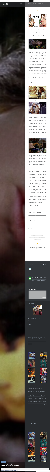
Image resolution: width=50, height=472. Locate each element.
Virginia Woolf (37, 239)
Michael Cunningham (33, 237)
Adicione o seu (43, 264)
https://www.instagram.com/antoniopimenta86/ (37, 215)
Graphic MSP (40, 395)
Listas (43, 3)
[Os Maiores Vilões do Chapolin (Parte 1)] (43, 356)
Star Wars (29, 404)
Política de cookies (16, 470)
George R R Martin (35, 395)
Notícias (29, 3)
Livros (47, 3)
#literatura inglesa (35, 235)
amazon (38, 391)
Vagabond (45, 404)
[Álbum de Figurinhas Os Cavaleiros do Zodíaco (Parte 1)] (43, 371)
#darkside (36, 388)
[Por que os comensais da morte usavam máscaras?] (43, 363)
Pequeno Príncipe (40, 401)
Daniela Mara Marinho (36, 277)
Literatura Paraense (41, 398)
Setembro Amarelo (42, 237)
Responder (45, 277)
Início (21, 3)
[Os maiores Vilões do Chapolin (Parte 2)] (31, 363)
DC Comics (34, 394)
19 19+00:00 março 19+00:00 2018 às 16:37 (36, 278)
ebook (39, 394)
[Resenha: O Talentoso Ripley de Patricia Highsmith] (31, 379)
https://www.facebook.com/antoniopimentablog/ (38, 217)
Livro (45, 398)
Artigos (39, 3)
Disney (37, 394)
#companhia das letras (31, 388)
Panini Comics (35, 401)
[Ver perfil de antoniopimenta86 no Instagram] (28, 320)
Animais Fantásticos (42, 391)
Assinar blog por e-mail (33, 335)
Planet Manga (44, 401)
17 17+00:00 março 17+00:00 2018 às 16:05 (36, 269)
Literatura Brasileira (35, 398)
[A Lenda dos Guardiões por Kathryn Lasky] (31, 356)
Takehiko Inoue (33, 404)
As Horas (41, 235)
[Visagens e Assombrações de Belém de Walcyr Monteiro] (43, 379)
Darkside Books (30, 394)
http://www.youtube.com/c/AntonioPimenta (37, 220)
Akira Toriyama (35, 391)
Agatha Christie (30, 391)
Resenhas (34, 3)
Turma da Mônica (41, 404)
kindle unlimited (30, 398)
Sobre (25, 3)
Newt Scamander (30, 401)
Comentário (43, 297)
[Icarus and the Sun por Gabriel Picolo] (31, 371)
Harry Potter (44, 395)
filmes (42, 394)
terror (37, 404)
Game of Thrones (30, 395)
